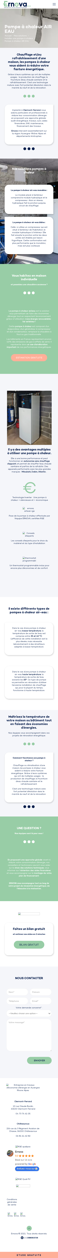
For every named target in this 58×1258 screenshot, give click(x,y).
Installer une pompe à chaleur (19, 38)
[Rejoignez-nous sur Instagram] (22, 1214)
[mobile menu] (54, 4)
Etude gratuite (29, 1255)
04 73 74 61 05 (23, 1113)
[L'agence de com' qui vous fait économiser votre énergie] (29, 1238)
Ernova (19, 1151)
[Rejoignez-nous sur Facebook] (16, 1214)
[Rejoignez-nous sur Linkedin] (10, 1214)
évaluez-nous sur (26, 1168)
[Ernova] (17, 4)
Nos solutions (20, 35)
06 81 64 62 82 (23, 1136)
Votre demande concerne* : (29, 1007)
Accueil (8, 35)
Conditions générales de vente (12, 1202)
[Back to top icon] (29, 1228)
